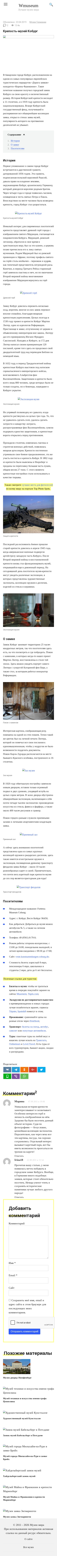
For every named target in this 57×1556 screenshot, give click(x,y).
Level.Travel (29, 1044)
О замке (15, 144)
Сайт (11, 1287)
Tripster (12, 1011)
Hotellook (34, 1021)
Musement (22, 994)
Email (13, 1275)
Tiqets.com (33, 994)
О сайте (28, 1539)
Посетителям (17, 148)
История (15, 141)
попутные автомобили (34, 1030)
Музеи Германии (37, 22)
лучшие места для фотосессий (37, 485)
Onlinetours (14, 1044)
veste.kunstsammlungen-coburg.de (32, 956)
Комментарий (17, 1223)
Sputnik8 (21, 1011)
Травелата (41, 1040)
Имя (12, 1262)
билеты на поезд (30, 1026)
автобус (44, 1026)
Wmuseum (28, 5)
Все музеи (28, 1547)
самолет (13, 1030)
